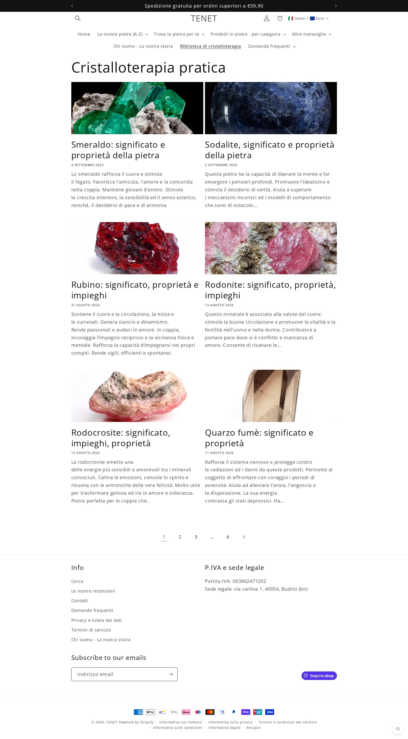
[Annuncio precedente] (72, 6)
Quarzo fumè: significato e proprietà (259, 437)
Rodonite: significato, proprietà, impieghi (270, 290)
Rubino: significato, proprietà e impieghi (135, 290)
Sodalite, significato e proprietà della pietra (270, 149)
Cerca (77, 581)
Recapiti (253, 728)
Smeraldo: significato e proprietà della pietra (118, 149)
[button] (77, 18)
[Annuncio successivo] (336, 6)
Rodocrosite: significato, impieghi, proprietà (121, 437)
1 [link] (164, 536)
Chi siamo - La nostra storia (101, 639)
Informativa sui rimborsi (181, 722)
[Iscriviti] (170, 674)
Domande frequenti (92, 610)
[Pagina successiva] (243, 536)
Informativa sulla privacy (230, 722)
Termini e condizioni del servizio (288, 722)
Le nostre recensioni (93, 591)
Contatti (79, 601)
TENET (111, 722)
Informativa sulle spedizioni (178, 728)
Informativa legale (224, 728)
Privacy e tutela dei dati (96, 620)
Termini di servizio (91, 630)
